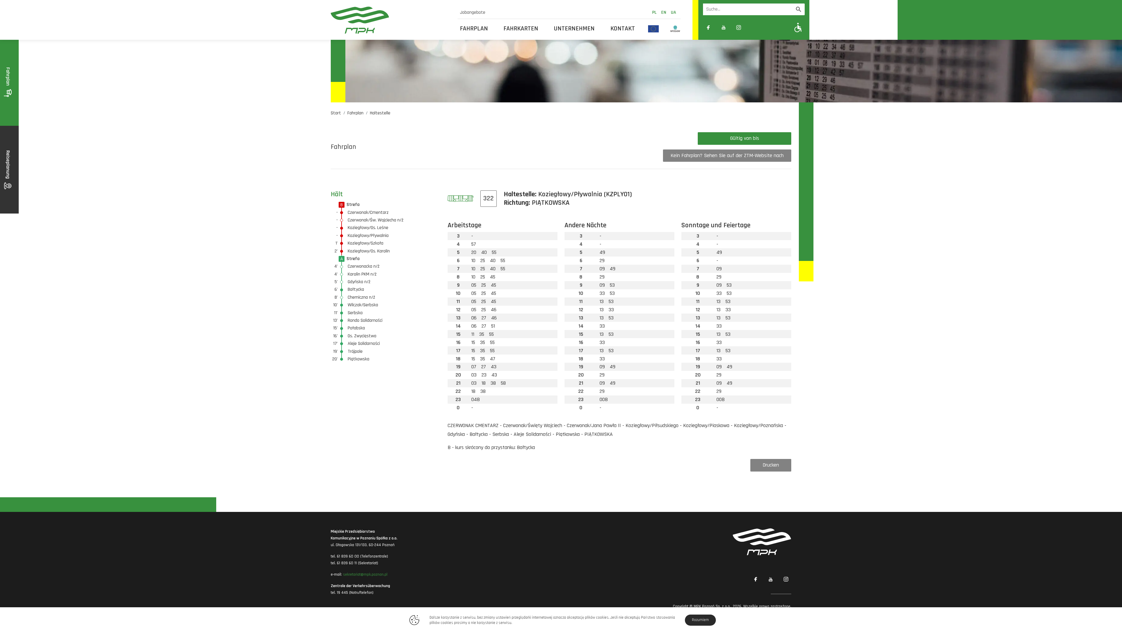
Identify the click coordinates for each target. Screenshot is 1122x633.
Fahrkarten (520, 29)
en (663, 12)
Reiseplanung (8, 165)
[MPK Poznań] (391, 20)
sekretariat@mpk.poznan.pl (365, 574)
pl (654, 12)
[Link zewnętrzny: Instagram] (738, 27)
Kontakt (622, 29)
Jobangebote (472, 12)
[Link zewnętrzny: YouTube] (723, 27)
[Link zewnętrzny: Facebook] (708, 27)
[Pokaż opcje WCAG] (798, 27)
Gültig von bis (744, 138)
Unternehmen (574, 29)
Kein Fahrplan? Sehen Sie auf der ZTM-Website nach (727, 155)
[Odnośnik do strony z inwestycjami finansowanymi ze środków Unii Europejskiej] (653, 29)
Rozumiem (700, 619)
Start (336, 113)
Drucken (771, 465)
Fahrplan (474, 29)
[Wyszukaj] (798, 9)
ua (673, 12)
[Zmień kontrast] (754, 27)
